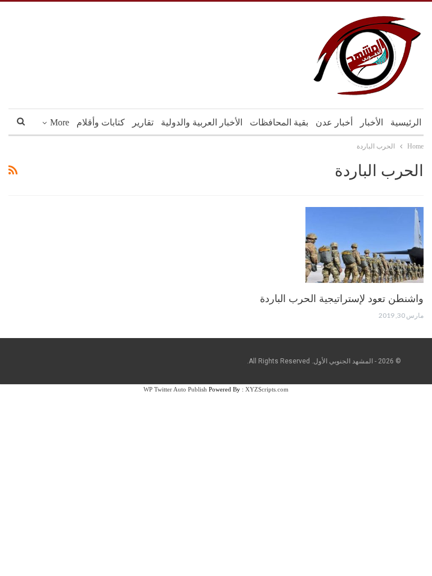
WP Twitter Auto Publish (175, 389)
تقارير (143, 122)
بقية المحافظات (279, 122)
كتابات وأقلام (100, 122)
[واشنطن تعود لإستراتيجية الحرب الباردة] (364, 244)
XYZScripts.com (267, 389)
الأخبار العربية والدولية (201, 122)
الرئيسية (405, 122)
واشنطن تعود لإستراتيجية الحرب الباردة (342, 298)
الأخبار (371, 122)
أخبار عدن (334, 122)
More (59, 122)
